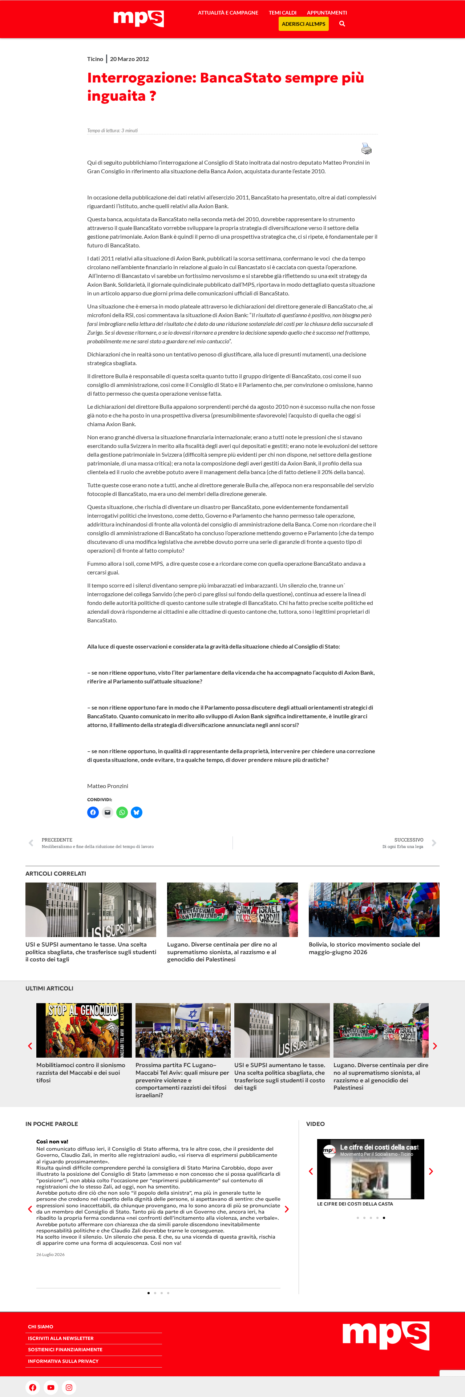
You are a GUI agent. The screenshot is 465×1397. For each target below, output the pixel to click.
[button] (30, 1045)
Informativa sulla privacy (63, 1361)
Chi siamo (40, 1327)
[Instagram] (69, 1387)
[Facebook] (32, 1387)
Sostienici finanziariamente (65, 1350)
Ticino (95, 58)
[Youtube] (51, 1387)
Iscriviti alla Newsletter (61, 1338)
